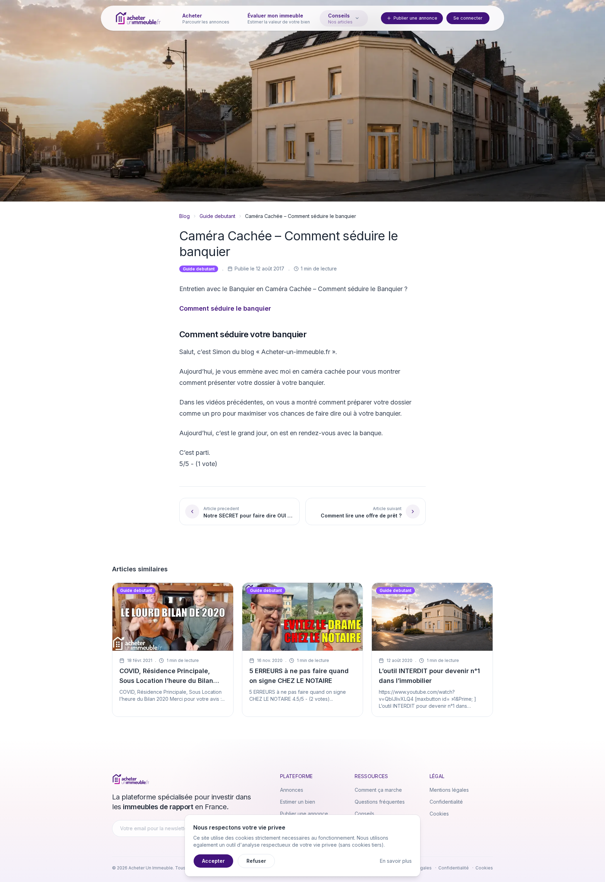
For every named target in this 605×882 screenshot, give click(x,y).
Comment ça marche (378, 790)
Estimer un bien (297, 802)
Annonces (291, 790)
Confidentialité (446, 802)
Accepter (213, 861)
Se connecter (467, 18)
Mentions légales (449, 790)
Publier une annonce (415, 18)
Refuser (256, 861)
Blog (184, 216)
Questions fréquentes (380, 802)
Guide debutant (217, 216)
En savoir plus (396, 861)
